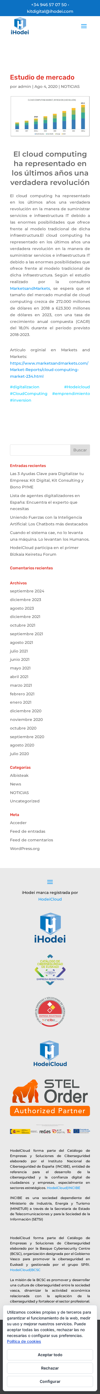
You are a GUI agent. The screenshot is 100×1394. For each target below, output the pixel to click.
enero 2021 (20, 702)
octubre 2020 (23, 728)
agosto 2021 (21, 642)
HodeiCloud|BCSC (25, 1270)
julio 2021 (19, 651)
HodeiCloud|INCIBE (63, 1188)
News (15, 784)
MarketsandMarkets (30, 288)
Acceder (18, 822)
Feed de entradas (27, 831)
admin (24, 86)
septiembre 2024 (27, 591)
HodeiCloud (50, 899)
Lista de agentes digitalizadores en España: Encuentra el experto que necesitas (45, 502)
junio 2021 (19, 659)
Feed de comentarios (31, 839)
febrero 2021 (22, 693)
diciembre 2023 (25, 599)
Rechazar (50, 1368)
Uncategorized (25, 801)
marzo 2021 (21, 685)
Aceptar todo (50, 1354)
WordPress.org (25, 848)
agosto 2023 (22, 608)
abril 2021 (19, 676)
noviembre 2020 (26, 719)
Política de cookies (24, 1341)
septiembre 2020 (27, 736)
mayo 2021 (20, 668)
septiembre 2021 (26, 633)
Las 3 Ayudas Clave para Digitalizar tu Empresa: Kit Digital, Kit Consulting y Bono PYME (47, 480)
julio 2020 (19, 753)
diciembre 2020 (25, 710)
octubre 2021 (22, 625)
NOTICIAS (70, 86)
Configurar (50, 1381)
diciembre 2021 (25, 616)
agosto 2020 (22, 745)
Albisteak (19, 775)
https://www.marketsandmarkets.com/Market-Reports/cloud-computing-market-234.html (49, 370)
